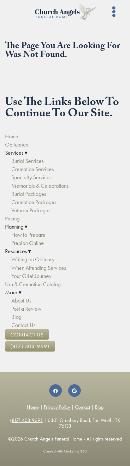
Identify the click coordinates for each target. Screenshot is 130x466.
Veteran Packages (30, 210)
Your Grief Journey (31, 276)
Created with (65, 451)
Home (11, 136)
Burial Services (27, 161)
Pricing (12, 218)
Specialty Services (31, 177)
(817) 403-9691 (30, 346)
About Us (21, 300)
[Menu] (114, 11)
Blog (16, 316)
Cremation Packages (33, 202)
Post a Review (26, 308)
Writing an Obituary (33, 259)
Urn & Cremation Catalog (33, 284)
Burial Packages (28, 194)
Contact (82, 407)
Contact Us (23, 325)
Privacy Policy (57, 407)
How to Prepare (28, 234)
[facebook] (55, 390)
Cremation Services (32, 169)
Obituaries (16, 144)
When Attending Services (38, 267)
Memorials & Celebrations (39, 185)
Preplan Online (27, 243)
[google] (74, 390)
